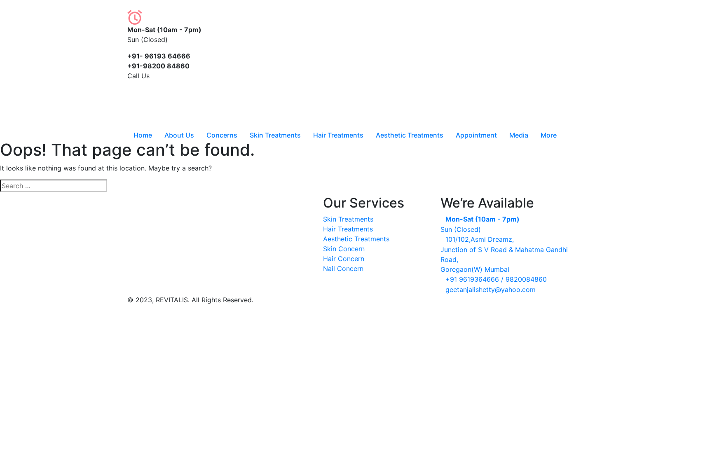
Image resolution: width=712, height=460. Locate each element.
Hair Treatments (338, 135)
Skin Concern (344, 249)
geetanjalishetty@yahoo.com (490, 289)
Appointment (476, 135)
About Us (179, 135)
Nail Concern (343, 268)
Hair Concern (343, 259)
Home (143, 135)
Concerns (221, 135)
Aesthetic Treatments (409, 135)
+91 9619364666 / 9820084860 (496, 279)
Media (518, 135)
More (549, 135)
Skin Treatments (275, 135)
